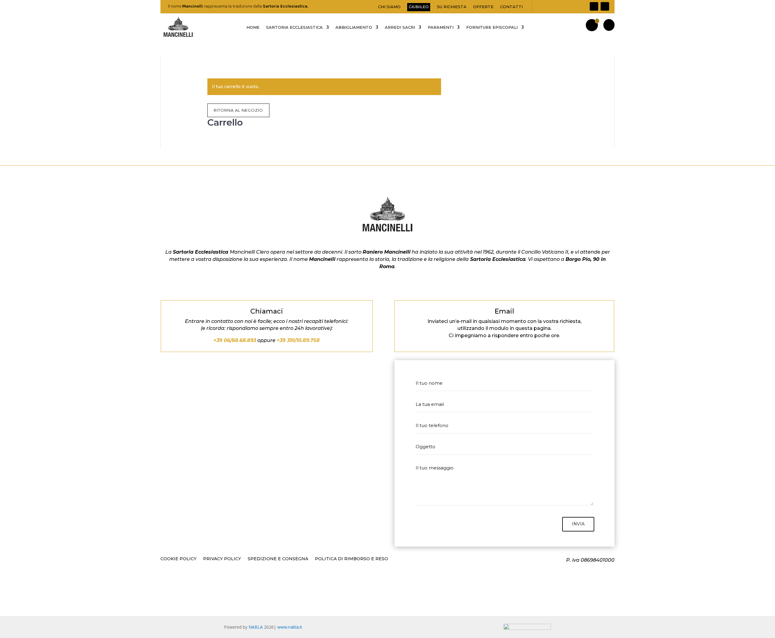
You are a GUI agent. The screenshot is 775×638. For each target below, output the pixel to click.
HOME (252, 27)
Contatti (511, 7)
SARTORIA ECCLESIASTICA (294, 27)
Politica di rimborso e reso (351, 559)
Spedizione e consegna (278, 559)
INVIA (578, 524)
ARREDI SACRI (400, 27)
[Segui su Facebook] (594, 6)
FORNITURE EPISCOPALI (492, 27)
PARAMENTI (440, 27)
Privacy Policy (222, 559)
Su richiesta (452, 7)
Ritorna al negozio (238, 110)
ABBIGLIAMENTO (353, 27)
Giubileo (419, 6)
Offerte (483, 7)
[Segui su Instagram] (605, 6)
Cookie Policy (178, 559)
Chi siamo (389, 7)
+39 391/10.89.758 (298, 340)
